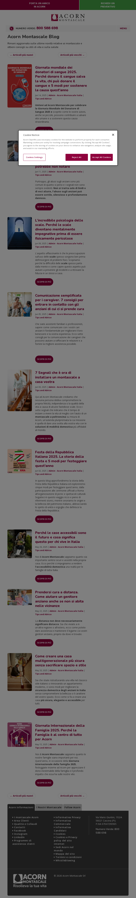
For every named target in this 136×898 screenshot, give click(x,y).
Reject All (76, 157)
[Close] (113, 134)
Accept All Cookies (101, 157)
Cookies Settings (34, 157)
